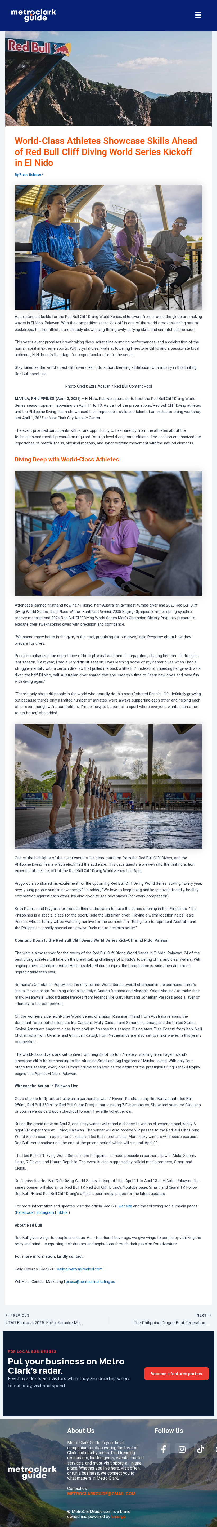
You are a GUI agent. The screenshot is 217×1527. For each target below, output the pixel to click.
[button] (198, 15)
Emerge (118, 1516)
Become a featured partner (177, 1373)
